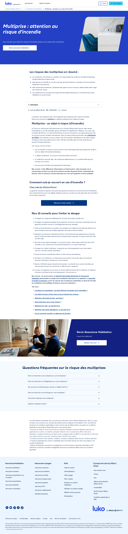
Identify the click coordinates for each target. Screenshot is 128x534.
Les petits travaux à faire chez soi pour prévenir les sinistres (57, 294)
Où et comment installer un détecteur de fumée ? (53, 313)
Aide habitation (69, 471)
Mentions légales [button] (35, 518)
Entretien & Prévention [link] (34, 9)
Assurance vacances (42, 468)
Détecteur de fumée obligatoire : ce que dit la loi (52, 310)
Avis (95, 478)
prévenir (51, 119)
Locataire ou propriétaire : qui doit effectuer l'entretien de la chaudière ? (61, 290)
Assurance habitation (13, 468)
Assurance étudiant (12, 485)
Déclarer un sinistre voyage (73, 489)
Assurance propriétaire (13, 481)
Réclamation (68, 496)
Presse (96, 474)
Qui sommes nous (100, 470)
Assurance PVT (40, 486)
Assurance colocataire (13, 489)
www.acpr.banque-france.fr (14, 529)
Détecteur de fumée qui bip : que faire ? (49, 298)
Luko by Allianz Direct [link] (12, 9)
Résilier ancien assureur (72, 492)
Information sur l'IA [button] (74, 518)
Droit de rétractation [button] (61, 518)
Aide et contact (69, 468)
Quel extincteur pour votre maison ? (48, 302)
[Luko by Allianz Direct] (13, 3)
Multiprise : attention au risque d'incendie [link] (59, 9)
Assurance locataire (12, 471)
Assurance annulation (42, 471)
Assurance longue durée (43, 479)
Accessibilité (98, 487)
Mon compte (68, 479)
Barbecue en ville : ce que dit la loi (47, 306)
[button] (29, 3)
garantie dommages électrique (67, 276)
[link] (116, 3)
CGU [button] (51, 518)
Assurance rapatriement (43, 490)
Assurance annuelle (41, 475)
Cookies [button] (45, 518)
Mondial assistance (41, 494)
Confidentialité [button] (23, 518)
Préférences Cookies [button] (11, 518)
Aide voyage (68, 475)
